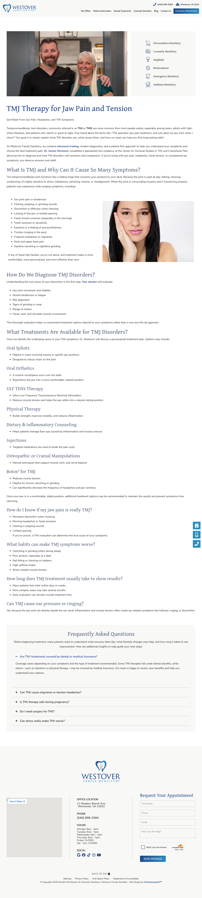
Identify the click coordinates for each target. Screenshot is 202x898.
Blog (156, 11)
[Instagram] (94, 855)
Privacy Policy (82, 878)
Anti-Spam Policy (100, 878)
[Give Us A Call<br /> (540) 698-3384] (197, 544)
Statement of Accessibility (126, 878)
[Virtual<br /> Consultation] (197, 535)
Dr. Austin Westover (56, 151)
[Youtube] (99, 855)
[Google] (78, 855)
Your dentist (89, 282)
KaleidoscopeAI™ (153, 882)
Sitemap (67, 878)
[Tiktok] (89, 855)
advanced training (68, 146)
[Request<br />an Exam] (197, 525)
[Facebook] (83, 855)
